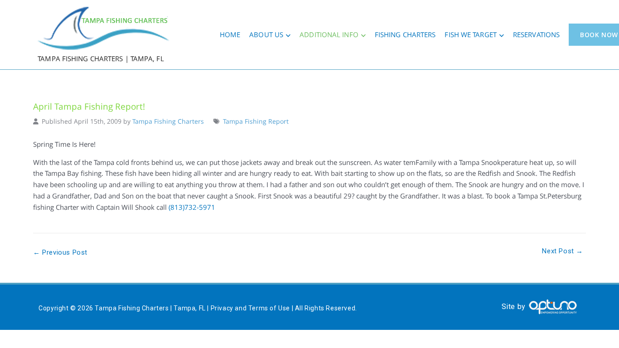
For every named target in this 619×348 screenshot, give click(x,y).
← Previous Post (60, 252)
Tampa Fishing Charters (168, 121)
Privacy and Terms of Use (250, 308)
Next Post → (562, 251)
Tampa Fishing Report (256, 121)
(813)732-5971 (192, 207)
